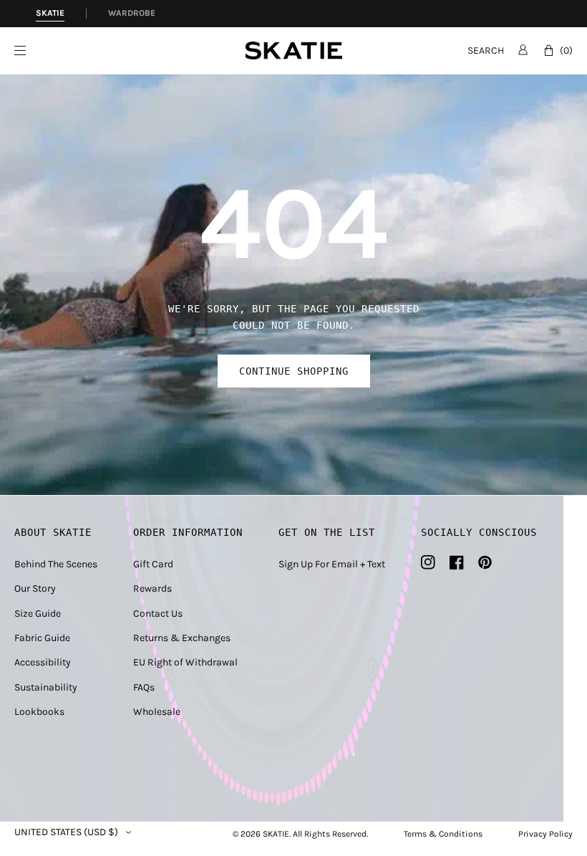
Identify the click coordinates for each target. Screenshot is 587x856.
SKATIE (276, 834)
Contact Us (158, 613)
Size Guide (37, 613)
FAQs (144, 687)
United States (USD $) (66, 832)
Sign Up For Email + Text (331, 564)
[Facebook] (457, 562)
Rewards (152, 588)
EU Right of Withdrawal (185, 662)
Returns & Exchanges (182, 638)
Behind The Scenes (55, 564)
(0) (566, 50)
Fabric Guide (42, 638)
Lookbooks (39, 712)
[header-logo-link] (294, 50)
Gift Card (153, 564)
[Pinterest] (485, 562)
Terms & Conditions (443, 834)
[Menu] (130, 50)
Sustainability (45, 687)
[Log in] (523, 49)
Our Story (35, 588)
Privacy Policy (545, 834)
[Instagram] (428, 562)
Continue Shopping (294, 371)
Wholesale (156, 712)
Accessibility (42, 662)
